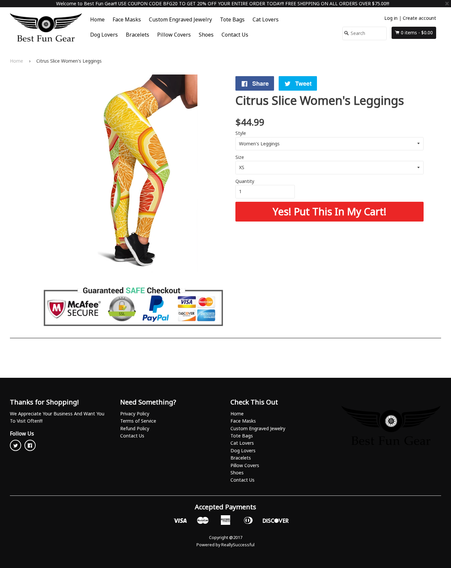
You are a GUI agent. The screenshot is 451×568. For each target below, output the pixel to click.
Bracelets (137, 34)
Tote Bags (232, 19)
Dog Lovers (104, 34)
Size (239, 157)
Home (97, 19)
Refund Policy (134, 428)
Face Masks (127, 19)
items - (417, 32)
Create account (419, 18)
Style (240, 133)
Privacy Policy (134, 413)
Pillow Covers (174, 34)
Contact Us (235, 34)
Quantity (244, 181)
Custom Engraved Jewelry (180, 19)
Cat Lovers (266, 19)
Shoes (206, 34)
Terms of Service (138, 421)
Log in (391, 18)
